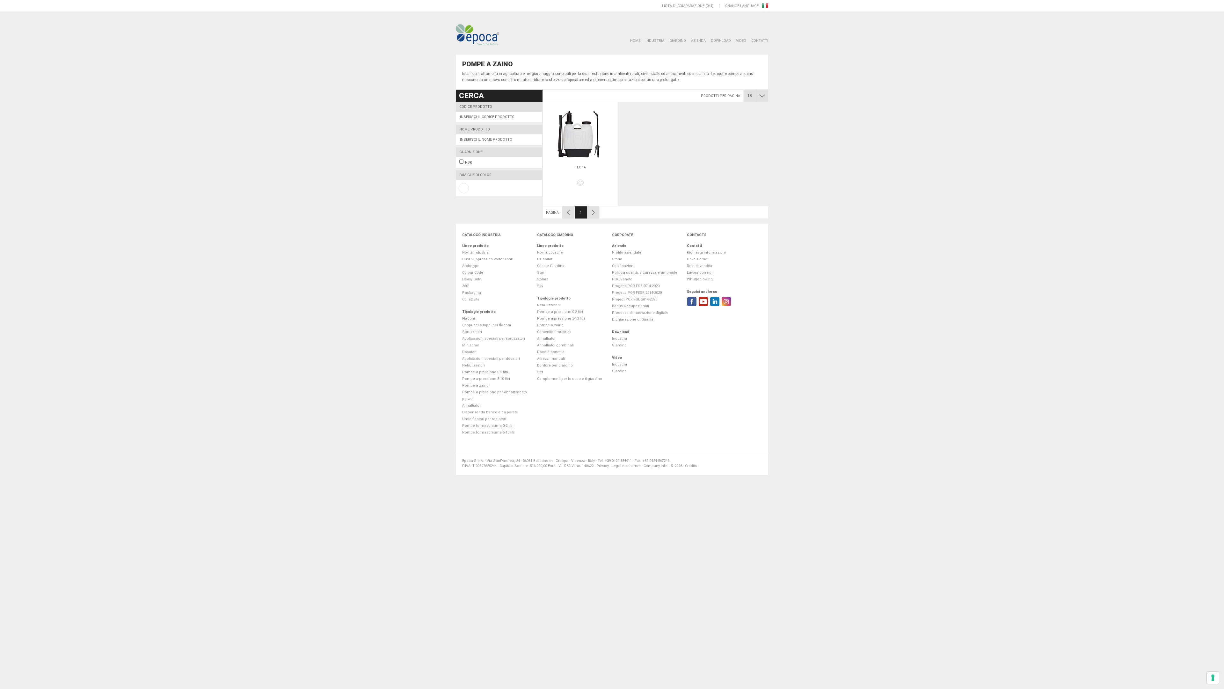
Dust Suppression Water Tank (487, 259)
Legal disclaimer (626, 466)
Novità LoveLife (550, 252)
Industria (654, 41)
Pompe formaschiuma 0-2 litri (488, 426)
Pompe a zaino (475, 385)
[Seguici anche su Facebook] (692, 302)
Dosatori (469, 352)
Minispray (470, 345)
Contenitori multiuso (554, 332)
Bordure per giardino (555, 365)
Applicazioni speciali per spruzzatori (493, 339)
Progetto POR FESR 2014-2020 (637, 293)
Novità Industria (475, 252)
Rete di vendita (699, 266)
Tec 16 (580, 167)
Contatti (759, 41)
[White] (580, 183)
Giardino (677, 41)
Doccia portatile (551, 352)
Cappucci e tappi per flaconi (486, 325)
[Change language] (765, 6)
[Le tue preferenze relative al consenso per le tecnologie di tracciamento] (1213, 678)
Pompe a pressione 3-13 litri (561, 318)
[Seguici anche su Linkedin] (715, 302)
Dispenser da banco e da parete (490, 412)
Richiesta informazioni (706, 252)
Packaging (471, 293)
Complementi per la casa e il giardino (569, 379)
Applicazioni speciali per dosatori (491, 359)
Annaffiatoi (471, 406)
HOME (635, 41)
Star (540, 272)
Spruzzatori (472, 332)
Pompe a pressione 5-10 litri (486, 379)
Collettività (470, 299)
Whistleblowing (700, 279)
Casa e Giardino (551, 266)
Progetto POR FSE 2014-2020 (635, 286)
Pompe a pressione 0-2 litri (485, 372)
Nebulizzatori (473, 365)
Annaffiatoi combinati (555, 345)
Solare (543, 279)
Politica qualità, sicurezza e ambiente (644, 272)
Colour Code (472, 272)
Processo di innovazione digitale (640, 313)
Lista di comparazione (683, 6)
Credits (691, 466)
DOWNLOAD (721, 41)
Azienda (698, 41)
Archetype (470, 266)
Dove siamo (697, 259)
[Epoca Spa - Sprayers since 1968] (477, 35)
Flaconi (468, 318)
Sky (540, 286)
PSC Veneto (622, 279)
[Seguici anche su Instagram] (726, 302)
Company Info (655, 466)
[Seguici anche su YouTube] (703, 302)
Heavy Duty (471, 279)
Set (540, 372)
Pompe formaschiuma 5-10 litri (488, 432)
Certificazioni (623, 266)
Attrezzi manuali (551, 359)
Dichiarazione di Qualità (632, 319)
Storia (617, 259)
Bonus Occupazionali (630, 306)
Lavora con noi (699, 272)
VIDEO (741, 41)
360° (466, 286)
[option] (580, 154)
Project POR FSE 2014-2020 (634, 299)
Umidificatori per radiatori (484, 419)
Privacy (602, 466)
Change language (742, 6)
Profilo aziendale (626, 252)
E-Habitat (544, 259)
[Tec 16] (580, 134)
